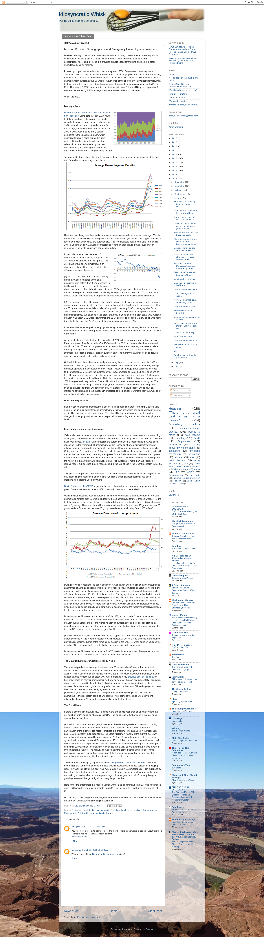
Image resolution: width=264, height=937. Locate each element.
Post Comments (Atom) (88, 917)
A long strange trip (180, 692)
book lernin (194, 475)
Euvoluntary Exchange (184, 819)
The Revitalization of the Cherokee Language (182, 668)
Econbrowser (179, 807)
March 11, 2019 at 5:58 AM (95, 850)
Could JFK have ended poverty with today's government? (185, 226)
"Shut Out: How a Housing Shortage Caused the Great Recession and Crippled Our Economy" (182, 50)
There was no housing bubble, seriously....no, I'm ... (186, 204)
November (179, 186)
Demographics (150, 810)
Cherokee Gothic (180, 664)
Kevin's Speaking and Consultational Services (180, 85)
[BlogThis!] (111, 805)
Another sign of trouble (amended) (185, 356)
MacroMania (178, 655)
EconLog (176, 546)
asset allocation (177, 460)
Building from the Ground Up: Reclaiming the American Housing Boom (183, 60)
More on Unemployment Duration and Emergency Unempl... (185, 241)
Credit (196, 438)
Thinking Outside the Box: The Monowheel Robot (183, 537)
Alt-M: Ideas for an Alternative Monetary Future (183, 558)
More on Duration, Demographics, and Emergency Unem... (184, 266)
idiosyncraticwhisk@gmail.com (183, 116)
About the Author (177, 97)
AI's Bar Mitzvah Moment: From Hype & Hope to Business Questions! (183, 605)
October (178, 190)
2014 (175, 174)
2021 (175, 146)
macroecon (175, 444)
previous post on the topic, (141, 677)
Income (179, 457)
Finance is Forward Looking (183, 311)
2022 (175, 142)
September (180, 194)
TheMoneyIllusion (181, 689)
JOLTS (190, 472)
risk (192, 457)
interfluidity (178, 677)
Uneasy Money (179, 615)
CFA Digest (174, 495)
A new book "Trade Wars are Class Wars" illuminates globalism (184, 755)
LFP (177, 472)
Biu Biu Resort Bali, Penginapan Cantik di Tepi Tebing (183, 590)
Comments (177, 395)
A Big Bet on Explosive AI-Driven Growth (183, 525)
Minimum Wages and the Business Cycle (186, 233)
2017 (175, 162)
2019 (175, 154)
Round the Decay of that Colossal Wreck (182, 823)
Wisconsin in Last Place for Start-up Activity (184, 810)
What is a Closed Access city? (183, 90)
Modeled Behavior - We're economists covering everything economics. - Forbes (185, 835)
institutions (174, 450)
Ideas (175, 699)
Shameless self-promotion (187, 478)
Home (114, 911)
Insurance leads (79, 837)
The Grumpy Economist (184, 709)
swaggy (76, 827)
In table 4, (87, 442)
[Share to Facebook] (117, 805)
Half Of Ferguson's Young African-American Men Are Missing (183, 844)
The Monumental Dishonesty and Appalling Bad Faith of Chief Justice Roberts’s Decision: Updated (184, 621)
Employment (70, 813)
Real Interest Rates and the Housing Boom (185, 211)
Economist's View (181, 765)
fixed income (88, 813)
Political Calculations (183, 534)
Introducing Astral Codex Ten (184, 740)
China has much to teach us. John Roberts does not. (184, 680)
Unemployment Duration (185, 340)
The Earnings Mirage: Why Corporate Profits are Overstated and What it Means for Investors (183, 796)
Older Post (155, 911)
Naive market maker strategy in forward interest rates (184, 257)
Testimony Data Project (182, 578)
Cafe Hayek (178, 718)
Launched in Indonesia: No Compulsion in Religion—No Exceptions (184, 565)
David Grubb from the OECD (78, 486)
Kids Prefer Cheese (182, 645)
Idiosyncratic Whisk (82, 14)
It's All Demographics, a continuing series (185, 301)
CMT (176, 351)
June (177, 366)
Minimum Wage (181, 469)
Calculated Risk (180, 632)
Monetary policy (184, 424)
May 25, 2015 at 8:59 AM (93, 827)
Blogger (149, 929)
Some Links (177, 721)
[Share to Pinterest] (120, 805)
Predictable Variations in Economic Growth (185, 273)
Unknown (76, 850)
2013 (175, 178)
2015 (175, 170)
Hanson (177, 481)
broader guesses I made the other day (126, 762)
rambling (180, 438)
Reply (74, 841)
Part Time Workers (183, 336)
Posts (175, 390)
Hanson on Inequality (184, 332)
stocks (197, 469)
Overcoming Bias (181, 575)
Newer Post (71, 911)
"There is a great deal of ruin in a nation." (92, 810)
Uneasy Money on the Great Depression (184, 249)
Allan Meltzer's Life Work (183, 780)
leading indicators (104, 813)
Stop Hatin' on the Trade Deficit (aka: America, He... (185, 325)
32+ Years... (177, 768)
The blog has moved (181, 731)
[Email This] (108, 805)
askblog (176, 728)
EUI (79, 813)
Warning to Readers (178, 101)
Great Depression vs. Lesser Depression (184, 218)
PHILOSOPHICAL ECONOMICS (180, 788)
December (179, 182)
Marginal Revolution (182, 521)
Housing (175, 408)
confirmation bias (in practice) (127, 810)
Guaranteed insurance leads (106, 854)
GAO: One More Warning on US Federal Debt (184, 512)
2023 (175, 138)
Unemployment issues (184, 306)
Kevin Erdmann (176, 127)
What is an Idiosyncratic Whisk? (184, 105)
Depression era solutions (186, 289)
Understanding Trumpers (183, 711)
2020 (175, 150)
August (178, 198)
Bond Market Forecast (184, 279)
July (176, 362)
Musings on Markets (182, 600)
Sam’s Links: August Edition (184, 548)
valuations (194, 454)
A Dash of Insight (181, 585)
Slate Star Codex (180, 738)
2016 (175, 166)
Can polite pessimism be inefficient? (186, 284)
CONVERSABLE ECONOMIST (180, 507)
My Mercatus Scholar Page (78, 36)
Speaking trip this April (182, 701)
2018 (175, 158)
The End (175, 657)
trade (182, 484)
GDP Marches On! (180, 647)
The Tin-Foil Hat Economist (180, 749)
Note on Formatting (178, 94)
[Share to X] (114, 805)
